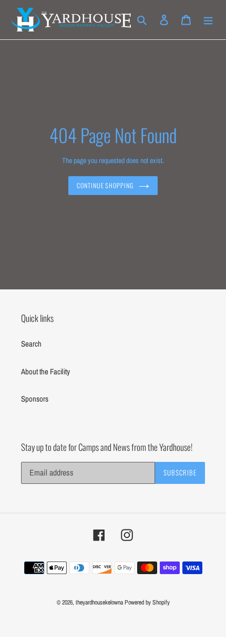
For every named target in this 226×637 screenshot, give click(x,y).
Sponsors (34, 398)
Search (31, 343)
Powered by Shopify (147, 602)
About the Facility (45, 371)
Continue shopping (105, 185)
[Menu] (208, 19)
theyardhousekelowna (99, 602)
